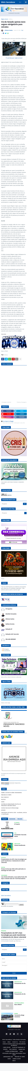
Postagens (6, 649)
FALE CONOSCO (5, 797)
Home (4, 1042)
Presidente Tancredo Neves (20, 835)
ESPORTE (3, 810)
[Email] (16, 359)
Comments (12, 819)
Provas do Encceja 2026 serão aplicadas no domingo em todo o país (13, 869)
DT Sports (17, 824)
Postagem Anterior (6, 402)
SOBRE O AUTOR (17, 1058)
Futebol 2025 (22, 1049)
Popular (4, 819)
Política (10, 19)
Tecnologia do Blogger (8, 421)
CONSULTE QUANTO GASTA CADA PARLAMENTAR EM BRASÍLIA (14, 1044)
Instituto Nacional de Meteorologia (10, 808)
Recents (20, 819)
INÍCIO (14, 1060)
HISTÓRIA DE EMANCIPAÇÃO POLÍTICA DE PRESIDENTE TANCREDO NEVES (11, 805)
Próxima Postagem (21, 402)
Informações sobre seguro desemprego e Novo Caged (14, 1054)
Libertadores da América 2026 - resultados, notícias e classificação (14, 813)
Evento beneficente (19, 845)
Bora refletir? (18, 1004)
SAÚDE (2, 801)
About (9, 1042)
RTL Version (22, 1042)
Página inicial (4, 19)
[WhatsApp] (8, 33)
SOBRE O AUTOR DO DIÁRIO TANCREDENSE (11, 792)
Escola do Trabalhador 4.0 (18, 1047)
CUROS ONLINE (6, 1047)
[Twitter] (5, 33)
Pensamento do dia (20, 983)
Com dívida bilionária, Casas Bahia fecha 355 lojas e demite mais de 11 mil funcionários (14, 877)
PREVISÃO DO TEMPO (6, 795)
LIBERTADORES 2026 (8, 1056)
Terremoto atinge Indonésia (19, 1016)
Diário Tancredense (8, 2)
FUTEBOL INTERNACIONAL (11, 1051)
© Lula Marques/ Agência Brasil (14, 58)
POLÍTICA (3, 799)
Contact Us (15, 1042)
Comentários (6, 650)
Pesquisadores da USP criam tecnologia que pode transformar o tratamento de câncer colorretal (14, 860)
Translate (6, 784)
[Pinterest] (13, 359)
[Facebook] (3, 33)
